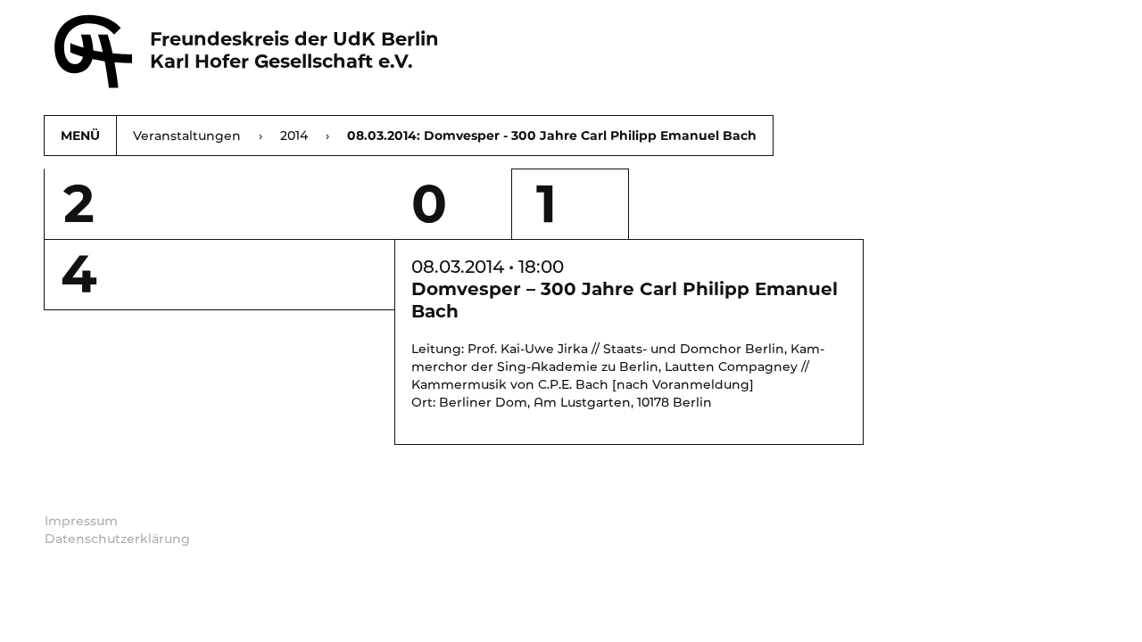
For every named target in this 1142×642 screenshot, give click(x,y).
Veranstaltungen (197, 136)
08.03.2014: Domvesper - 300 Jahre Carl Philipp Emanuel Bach (552, 136)
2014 (304, 136)
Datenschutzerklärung (117, 539)
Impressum (81, 521)
